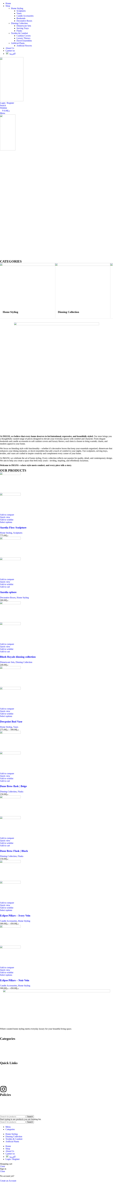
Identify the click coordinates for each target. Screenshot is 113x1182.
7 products (62, 320)
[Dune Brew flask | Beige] (10, 733)
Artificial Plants (18, 43)
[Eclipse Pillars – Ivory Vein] (10, 862)
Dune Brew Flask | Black (14, 850)
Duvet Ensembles (24, 40)
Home (2, 1044)
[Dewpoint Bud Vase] (10, 668)
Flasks (19, 31)
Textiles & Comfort (19, 33)
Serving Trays (23, 28)
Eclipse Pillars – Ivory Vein (15, 915)
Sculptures (21, 11)
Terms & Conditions (9, 1109)
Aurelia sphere (8, 592)
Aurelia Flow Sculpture (13, 527)
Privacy (3, 1100)
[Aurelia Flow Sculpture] (10, 474)
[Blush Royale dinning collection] (10, 603)
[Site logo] (11, 100)
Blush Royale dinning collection (18, 656)
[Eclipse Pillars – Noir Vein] (10, 927)
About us (4, 1053)
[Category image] (27, 265)
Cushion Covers (24, 36)
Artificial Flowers (24, 45)
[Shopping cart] (1, 152)
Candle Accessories (25, 16)
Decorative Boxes (24, 21)
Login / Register (13, 1159)
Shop (2, 1048)
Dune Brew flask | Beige (13, 786)
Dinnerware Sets (24, 26)
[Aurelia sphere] (10, 539)
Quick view (5, 517)
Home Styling (17, 8)
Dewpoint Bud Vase (11, 721)
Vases (19, 13)
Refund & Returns (8, 1104)
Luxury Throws (23, 38)
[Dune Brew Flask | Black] (10, 797)
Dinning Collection (19, 23)
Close (2, 1166)
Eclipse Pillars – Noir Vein (14, 980)
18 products (8, 320)
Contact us (4, 1058)
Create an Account (8, 1181)
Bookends (21, 18)
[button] (5, 587)
